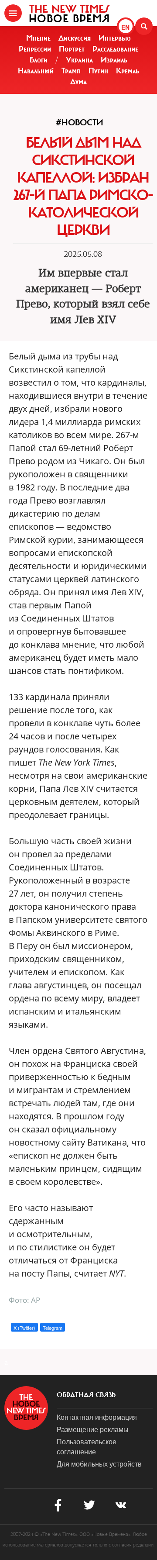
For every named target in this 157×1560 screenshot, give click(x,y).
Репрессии (35, 49)
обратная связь (86, 1395)
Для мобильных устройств (99, 1464)
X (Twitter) (24, 1327)
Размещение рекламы (93, 1429)
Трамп (71, 71)
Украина (79, 60)
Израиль (114, 60)
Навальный (36, 71)
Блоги (39, 60)
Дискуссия (74, 38)
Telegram (52, 1327)
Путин (98, 71)
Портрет (72, 49)
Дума (78, 81)
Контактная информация (97, 1417)
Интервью (115, 38)
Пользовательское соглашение (86, 1446)
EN (125, 27)
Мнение (38, 38)
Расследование (115, 49)
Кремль (127, 71)
